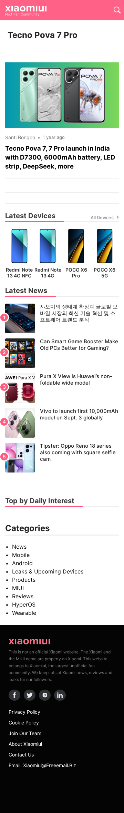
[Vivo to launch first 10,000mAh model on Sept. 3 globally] (62, 423)
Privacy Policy (24, 712)
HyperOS (23, 604)
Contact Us (21, 755)
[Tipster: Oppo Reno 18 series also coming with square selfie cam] (62, 457)
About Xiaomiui (25, 744)
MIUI (18, 588)
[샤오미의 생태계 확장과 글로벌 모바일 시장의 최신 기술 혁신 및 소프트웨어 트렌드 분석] (62, 318)
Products (23, 579)
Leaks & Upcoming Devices (47, 571)
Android (22, 563)
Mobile (21, 554)
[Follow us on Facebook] (14, 695)
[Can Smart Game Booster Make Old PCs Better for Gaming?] (62, 353)
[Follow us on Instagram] (45, 695)
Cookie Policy (24, 722)
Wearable (24, 612)
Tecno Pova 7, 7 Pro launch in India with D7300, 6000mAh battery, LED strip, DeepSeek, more (60, 157)
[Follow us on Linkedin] (60, 695)
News (19, 546)
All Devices (102, 217)
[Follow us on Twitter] (29, 695)
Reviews (22, 596)
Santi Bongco (20, 137)
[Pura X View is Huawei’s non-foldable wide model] (62, 388)
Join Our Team (25, 733)
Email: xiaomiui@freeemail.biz (42, 765)
